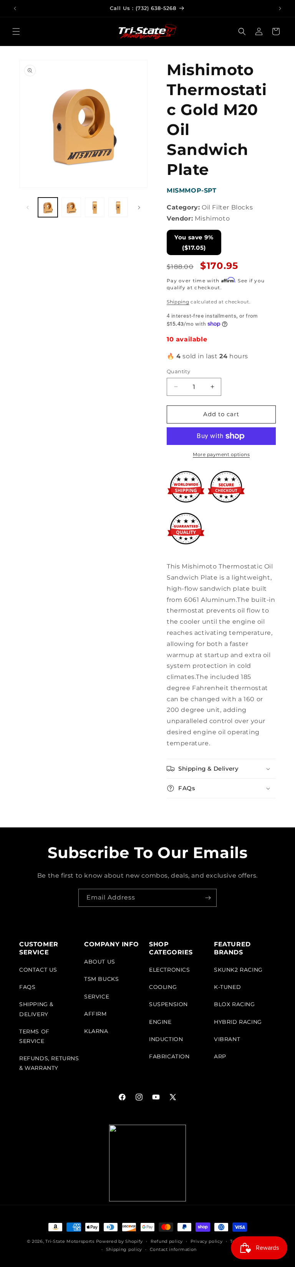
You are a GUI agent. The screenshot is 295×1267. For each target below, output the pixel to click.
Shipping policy (124, 1249)
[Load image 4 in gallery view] (118, 207)
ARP (220, 1056)
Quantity (178, 371)
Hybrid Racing (238, 1021)
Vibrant (227, 1039)
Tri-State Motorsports (69, 1241)
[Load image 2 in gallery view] (71, 207)
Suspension (168, 1004)
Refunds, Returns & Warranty (49, 1063)
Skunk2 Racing (238, 969)
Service (96, 996)
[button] (16, 31)
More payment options (221, 454)
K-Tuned (227, 987)
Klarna (96, 1031)
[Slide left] (27, 207)
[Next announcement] (280, 8)
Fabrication (169, 1056)
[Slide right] (139, 207)
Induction (166, 1039)
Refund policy (167, 1241)
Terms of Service (34, 1036)
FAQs (27, 987)
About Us (99, 961)
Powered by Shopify (119, 1241)
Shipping (178, 302)
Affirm (95, 1013)
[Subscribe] (207, 898)
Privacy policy (207, 1241)
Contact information (173, 1249)
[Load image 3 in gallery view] (94, 207)
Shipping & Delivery (36, 1009)
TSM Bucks (101, 978)
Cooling (163, 987)
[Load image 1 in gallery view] (48, 207)
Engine (160, 1021)
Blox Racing (234, 1004)
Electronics (169, 969)
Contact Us (38, 969)
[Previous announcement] (15, 8)
